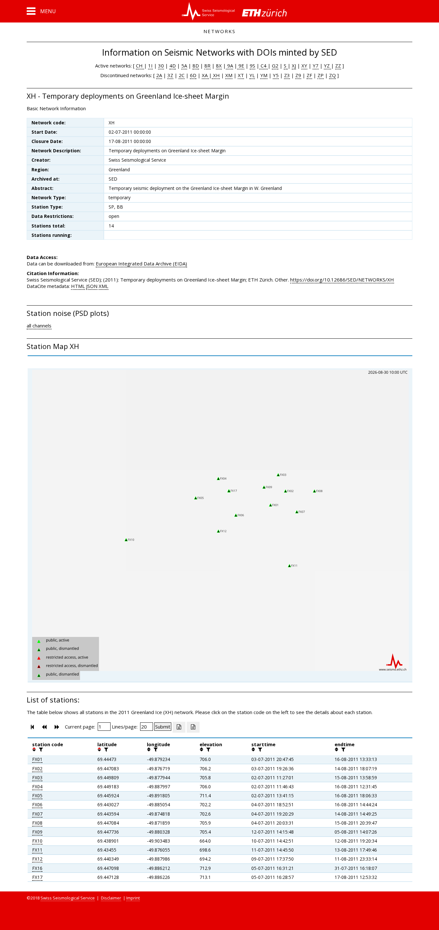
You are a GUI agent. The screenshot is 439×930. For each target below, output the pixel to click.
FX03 (37, 777)
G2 (275, 65)
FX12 (37, 859)
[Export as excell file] (179, 727)
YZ (327, 65)
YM (263, 75)
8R (207, 65)
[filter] (40, 749)
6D (193, 75)
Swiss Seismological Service (67, 898)
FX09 (37, 832)
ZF (309, 75)
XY (304, 65)
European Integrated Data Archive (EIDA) (141, 263)
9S (252, 65)
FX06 (37, 804)
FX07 (37, 814)
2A (159, 75)
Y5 (276, 75)
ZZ (338, 65)
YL (252, 75)
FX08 (37, 823)
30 (161, 65)
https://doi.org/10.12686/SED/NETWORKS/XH (342, 279)
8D (196, 65)
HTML (78, 286)
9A (229, 65)
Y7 (315, 65)
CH (140, 65)
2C (181, 75)
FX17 (37, 877)
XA (205, 75)
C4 (263, 65)
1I (150, 65)
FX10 (37, 841)
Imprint (133, 898)
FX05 (37, 795)
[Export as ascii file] (193, 727)
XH (216, 75)
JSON (91, 286)
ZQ (332, 75)
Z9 (298, 75)
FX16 (37, 868)
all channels (39, 325)
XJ (294, 65)
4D (172, 65)
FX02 (37, 768)
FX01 (37, 759)
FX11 (37, 850)
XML (103, 286)
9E (240, 65)
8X (219, 65)
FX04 (37, 786)
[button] (41, 11)
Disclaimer (111, 898)
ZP (321, 75)
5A (184, 65)
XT (241, 75)
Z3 (287, 75)
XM (228, 75)
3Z (170, 75)
